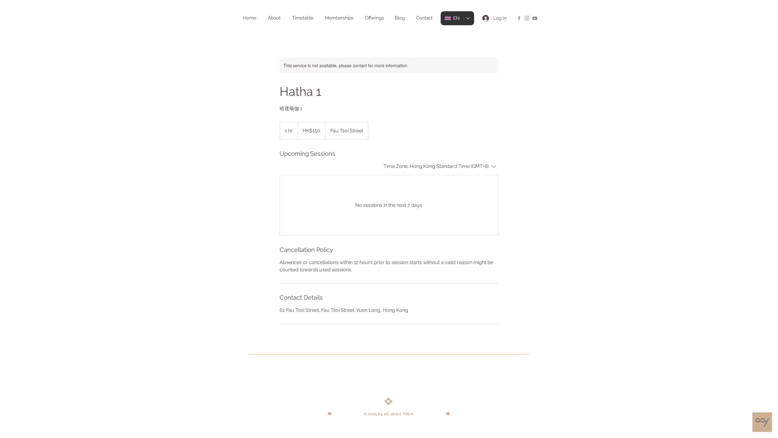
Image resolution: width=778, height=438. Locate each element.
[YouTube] (535, 18)
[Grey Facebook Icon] (519, 18)
